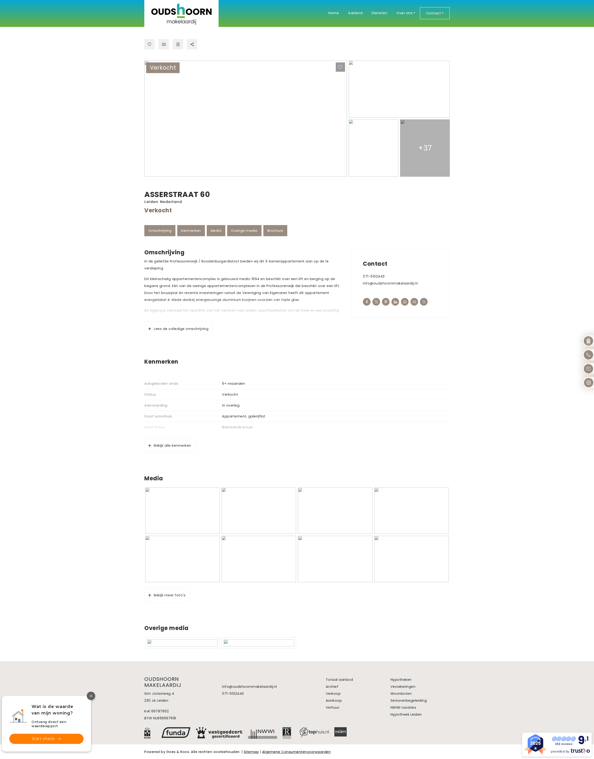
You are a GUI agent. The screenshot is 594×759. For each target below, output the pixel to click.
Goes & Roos (177, 751)
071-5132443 (374, 276)
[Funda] (175, 732)
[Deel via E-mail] (414, 302)
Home (333, 13)
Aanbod (355, 13)
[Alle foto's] (163, 44)
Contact (433, 13)
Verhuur (333, 707)
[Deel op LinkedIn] (395, 302)
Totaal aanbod (339, 679)
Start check (43, 738)
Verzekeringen (403, 686)
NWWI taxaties (403, 707)
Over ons (405, 13)
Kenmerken (191, 230)
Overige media (244, 230)
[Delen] (192, 44)
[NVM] (150, 733)
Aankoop (334, 700)
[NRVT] (288, 733)
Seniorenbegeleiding (409, 700)
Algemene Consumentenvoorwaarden (296, 751)
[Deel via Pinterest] (386, 302)
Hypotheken (401, 679)
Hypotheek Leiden (406, 714)
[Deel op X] (376, 302)
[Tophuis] (314, 732)
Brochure (275, 230)
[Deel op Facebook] (367, 302)
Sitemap (251, 751)
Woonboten (401, 693)
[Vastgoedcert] (219, 732)
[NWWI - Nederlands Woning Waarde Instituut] (262, 733)
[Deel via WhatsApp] (405, 302)
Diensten (379, 13)
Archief (332, 686)
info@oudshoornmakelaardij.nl (390, 283)
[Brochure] (178, 44)
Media (216, 230)
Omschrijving (159, 230)
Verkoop (333, 693)
